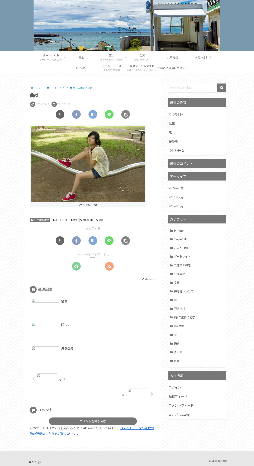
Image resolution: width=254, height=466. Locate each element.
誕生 (172, 123)
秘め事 (173, 141)
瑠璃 (101, 219)
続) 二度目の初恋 (41, 219)
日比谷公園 (88, 219)
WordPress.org (179, 414)
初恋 (75, 219)
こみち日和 (176, 114)
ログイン (175, 387)
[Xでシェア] (60, 114)
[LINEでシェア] (109, 114)
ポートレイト (61, 219)
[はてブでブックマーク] (92, 114)
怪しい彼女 (176, 150)
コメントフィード (181, 405)
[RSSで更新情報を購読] (109, 266)
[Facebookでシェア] (76, 114)
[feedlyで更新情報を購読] (76, 266)
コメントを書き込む (93, 421)
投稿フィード (178, 396)
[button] (125, 114)
